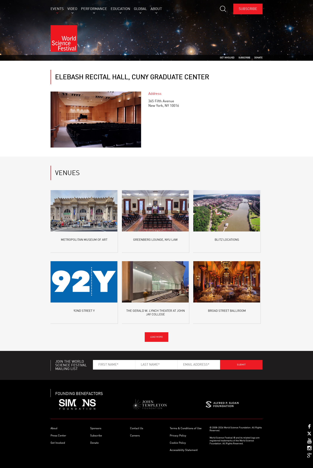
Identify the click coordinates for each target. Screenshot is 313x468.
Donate (94, 443)
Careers (135, 435)
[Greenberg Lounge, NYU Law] (155, 211)
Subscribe (248, 9)
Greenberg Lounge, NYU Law (155, 239)
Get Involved (58, 443)
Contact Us (136, 428)
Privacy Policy (178, 435)
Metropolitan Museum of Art (84, 239)
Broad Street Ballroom (227, 310)
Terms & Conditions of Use (186, 428)
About (54, 428)
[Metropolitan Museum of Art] (84, 211)
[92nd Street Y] (84, 282)
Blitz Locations (227, 239)
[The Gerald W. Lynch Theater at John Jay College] (155, 282)
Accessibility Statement (184, 450)
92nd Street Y (84, 310)
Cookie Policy (178, 443)
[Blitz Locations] (226, 211)
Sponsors (95, 428)
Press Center (58, 435)
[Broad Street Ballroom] (226, 282)
